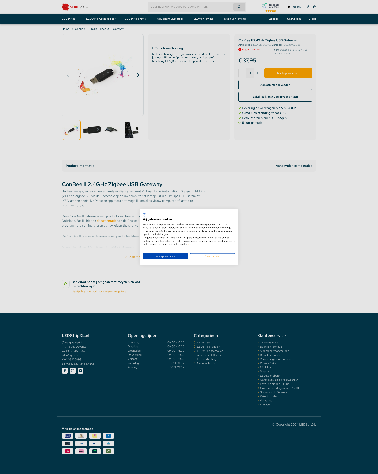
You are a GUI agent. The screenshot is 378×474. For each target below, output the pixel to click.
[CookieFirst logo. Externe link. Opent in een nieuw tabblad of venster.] (144, 215)
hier (190, 244)
